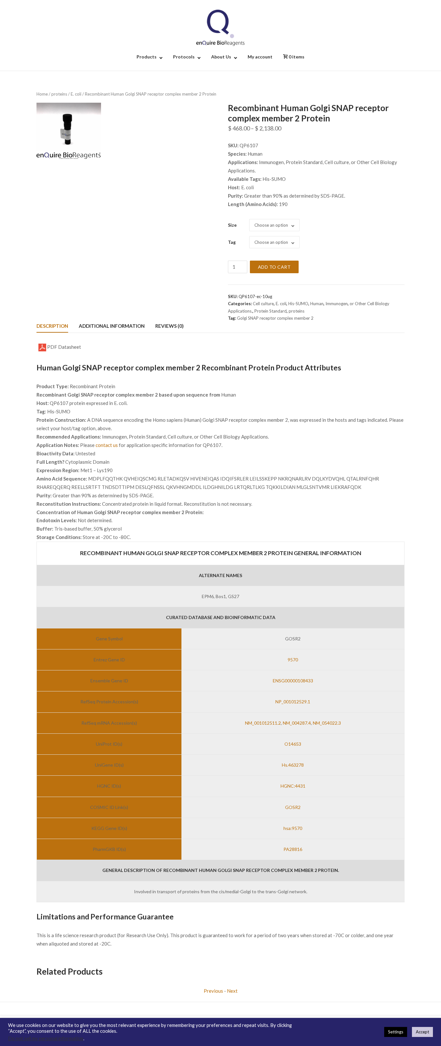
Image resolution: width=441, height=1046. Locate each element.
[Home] (220, 27)
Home (42, 94)
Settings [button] (395, 1031)
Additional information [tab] (112, 326)
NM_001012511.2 (263, 723)
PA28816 (292, 849)
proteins (59, 94)
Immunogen (336, 303)
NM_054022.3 (327, 723)
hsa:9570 (292, 828)
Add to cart (274, 267)
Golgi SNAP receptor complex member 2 (275, 318)
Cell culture (263, 303)
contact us (107, 445)
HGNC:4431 (293, 786)
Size (232, 225)
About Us (221, 56)
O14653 (292, 744)
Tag (232, 242)
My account (260, 56)
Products (147, 56)
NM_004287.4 (297, 723)
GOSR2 (293, 807)
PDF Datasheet (63, 347)
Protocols (184, 56)
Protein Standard (270, 311)
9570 (293, 659)
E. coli (76, 94)
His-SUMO (298, 303)
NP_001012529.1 (292, 701)
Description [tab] (52, 326)
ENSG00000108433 (293, 680)
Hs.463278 (293, 765)
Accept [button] (422, 1031)
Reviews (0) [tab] (169, 326)
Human (316, 303)
